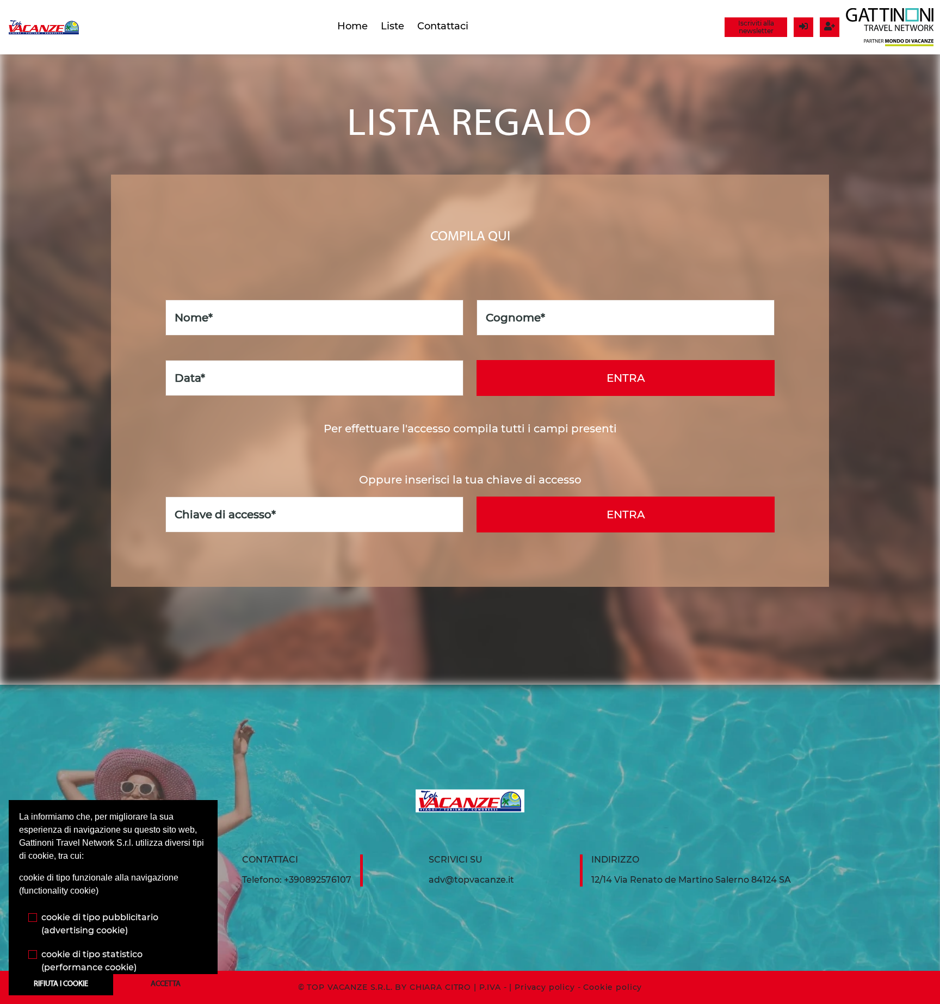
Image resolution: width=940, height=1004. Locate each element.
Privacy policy (545, 987)
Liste (392, 26)
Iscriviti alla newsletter (756, 27)
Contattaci (442, 26)
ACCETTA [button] (166, 984)
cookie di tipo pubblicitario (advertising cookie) (99, 923)
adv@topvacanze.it (471, 880)
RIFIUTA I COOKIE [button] (61, 984)
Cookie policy (612, 987)
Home (352, 26)
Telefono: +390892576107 (296, 880)
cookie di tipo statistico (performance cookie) (92, 960)
